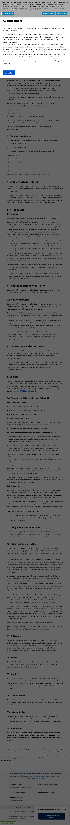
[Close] (67, 3)
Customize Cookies (7, 13)
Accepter (9, 73)
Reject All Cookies (61, 13)
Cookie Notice (35, 10)
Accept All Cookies (48, 13)
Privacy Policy (27, 10)
